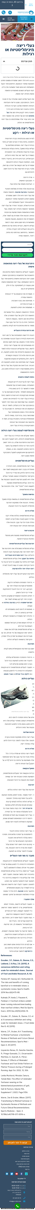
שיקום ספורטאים (25, 1159)
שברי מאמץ (8, 674)
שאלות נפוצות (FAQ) (24, 1166)
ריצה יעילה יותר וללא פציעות (23, 568)
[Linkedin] (7, 1174)
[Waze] (26, 1174)
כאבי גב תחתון (25, 1151)
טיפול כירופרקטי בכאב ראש (22, 1161)
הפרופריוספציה (26, 602)
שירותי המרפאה (28, 1147)
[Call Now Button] (17, 1206)
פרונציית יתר (27, 808)
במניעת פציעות (21, 192)
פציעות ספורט (25, 1156)
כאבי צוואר (26, 1153)
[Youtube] (16, 1174)
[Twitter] (11, 1174)
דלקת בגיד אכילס (22, 674)
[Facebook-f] (21, 1174)
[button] (10, 12)
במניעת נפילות (10, 602)
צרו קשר (27, 1169)
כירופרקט (28, 951)
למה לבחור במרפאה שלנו (23, 1164)
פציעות (20, 891)
